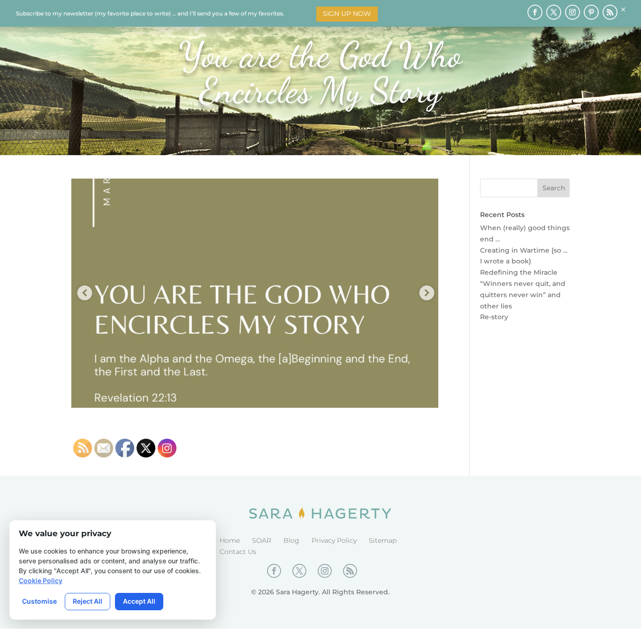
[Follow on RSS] (610, 12)
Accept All (139, 601)
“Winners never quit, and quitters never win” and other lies (522, 294)
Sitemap (383, 540)
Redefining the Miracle (518, 272)
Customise (39, 601)
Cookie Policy (40, 580)
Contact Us (238, 551)
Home (230, 540)
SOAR (261, 540)
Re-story (494, 317)
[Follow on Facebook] (534, 12)
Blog (291, 540)
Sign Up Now (347, 13)
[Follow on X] (553, 12)
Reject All (87, 601)
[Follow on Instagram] (572, 12)
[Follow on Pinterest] (591, 12)
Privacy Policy (334, 540)
